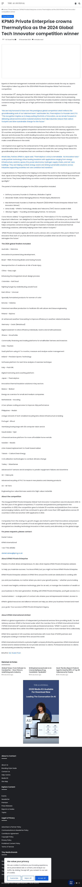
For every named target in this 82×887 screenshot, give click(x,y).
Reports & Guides (8, 809)
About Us (5, 765)
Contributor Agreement (10, 834)
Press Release (14, 10)
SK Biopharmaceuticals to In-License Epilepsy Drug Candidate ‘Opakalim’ (40, 670)
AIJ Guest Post (10, 39)
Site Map (5, 781)
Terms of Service (8, 847)
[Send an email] (15, 39)
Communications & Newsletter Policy (15, 830)
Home (5, 10)
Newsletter (6, 799)
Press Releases (7, 806)
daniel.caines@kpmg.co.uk (12, 553)
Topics (4, 812)
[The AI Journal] (16, 3)
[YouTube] (76, 883)
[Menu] (3, 4)
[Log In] (76, 4)
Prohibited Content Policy (11, 843)
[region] (27, 870)
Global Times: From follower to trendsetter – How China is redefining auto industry (14, 670)
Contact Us (6, 772)
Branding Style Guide (9, 768)
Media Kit (5, 778)
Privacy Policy (6, 840)
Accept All (41, 878)
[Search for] (79, 4)
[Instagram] (79, 883)
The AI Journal (34, 883)
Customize (14, 878)
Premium (5, 803)
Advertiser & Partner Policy (11, 827)
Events (4, 796)
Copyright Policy (7, 837)
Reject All (28, 878)
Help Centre (6, 775)
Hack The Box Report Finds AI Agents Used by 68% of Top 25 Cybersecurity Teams (68, 670)
